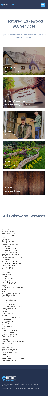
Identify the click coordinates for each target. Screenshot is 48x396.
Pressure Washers (8, 328)
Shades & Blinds (7, 351)
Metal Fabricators (8, 310)
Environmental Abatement (11, 263)
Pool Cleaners (7, 327)
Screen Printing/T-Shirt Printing (13, 341)
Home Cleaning (7, 278)
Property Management (15, 101)
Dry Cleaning (7, 256)
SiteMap (30, 388)
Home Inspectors (8, 280)
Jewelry (5, 289)
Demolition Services (9, 252)
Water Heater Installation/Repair (14, 358)
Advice (36, 388)
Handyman (6, 276)
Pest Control (6, 319)
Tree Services (7, 356)
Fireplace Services (8, 269)
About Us (5, 384)
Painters (5, 315)
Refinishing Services (9, 338)
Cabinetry (5, 237)
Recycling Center (8, 336)
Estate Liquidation (8, 265)
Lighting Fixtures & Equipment (12, 306)
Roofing (5, 340)
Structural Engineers (9, 353)
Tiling (4, 354)
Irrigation (5, 286)
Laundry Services (8, 304)
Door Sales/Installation (10, 254)
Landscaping (11, 161)
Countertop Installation (10, 248)
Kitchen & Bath (7, 297)
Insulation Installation (9, 284)
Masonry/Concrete (9, 308)
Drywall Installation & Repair (12, 258)
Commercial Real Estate (10, 245)
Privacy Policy (24, 384)
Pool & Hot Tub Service (10, 325)
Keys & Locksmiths (8, 295)
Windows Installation (9, 360)
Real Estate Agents (8, 332)
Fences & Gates (7, 267)
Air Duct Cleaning (8, 230)
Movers (8, 131)
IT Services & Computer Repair (13, 287)
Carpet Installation (8, 241)
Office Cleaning (7, 314)
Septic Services (7, 347)
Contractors (11, 67)
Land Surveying (8, 299)
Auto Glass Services (9, 233)
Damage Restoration (9, 250)
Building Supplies (8, 235)
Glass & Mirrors (7, 274)
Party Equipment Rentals (11, 317)
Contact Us (14, 384)
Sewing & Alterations (9, 349)
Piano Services (7, 321)
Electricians (6, 260)
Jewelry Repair (7, 291)
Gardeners (6, 273)
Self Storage (6, 345)
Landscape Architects (9, 300)
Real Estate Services (9, 334)
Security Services (8, 343)
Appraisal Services (8, 232)
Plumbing (5, 323)
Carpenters (6, 239)
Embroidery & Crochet (10, 261)
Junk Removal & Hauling (11, 293)
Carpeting (5, 243)
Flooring (9, 187)
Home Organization (9, 282)
